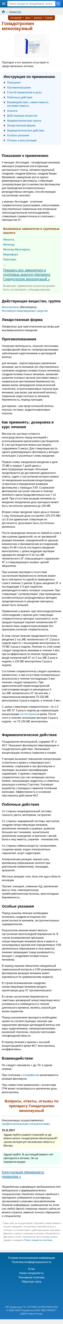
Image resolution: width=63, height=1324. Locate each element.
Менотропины (10, 307)
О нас (31, 1268)
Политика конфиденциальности (31, 1262)
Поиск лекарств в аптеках (38, 1240)
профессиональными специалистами (26, 1123)
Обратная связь (31, 1281)
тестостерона (28, 714)
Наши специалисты (31, 1273)
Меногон (8, 239)
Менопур (8, 244)
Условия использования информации (31, 1257)
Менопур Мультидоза (16, 249)
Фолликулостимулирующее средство (25, 310)
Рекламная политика (32, 1277)
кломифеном (31, 1075)
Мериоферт (10, 254)
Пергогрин (9, 259)
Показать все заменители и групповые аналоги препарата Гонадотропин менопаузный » (26, 274)
